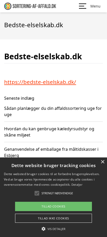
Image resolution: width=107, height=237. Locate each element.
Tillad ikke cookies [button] (53, 218)
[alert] (53, 197)
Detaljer (76, 184)
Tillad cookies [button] (53, 206)
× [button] (102, 162)
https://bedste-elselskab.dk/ (40, 81)
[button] (53, 228)
